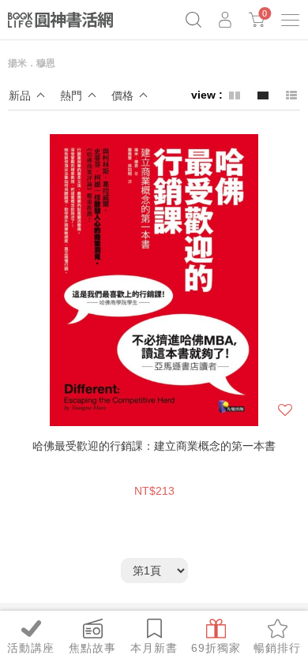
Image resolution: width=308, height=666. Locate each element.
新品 (20, 95)
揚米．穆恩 (31, 63)
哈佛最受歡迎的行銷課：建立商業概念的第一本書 (154, 446)
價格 (122, 95)
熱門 (71, 95)
